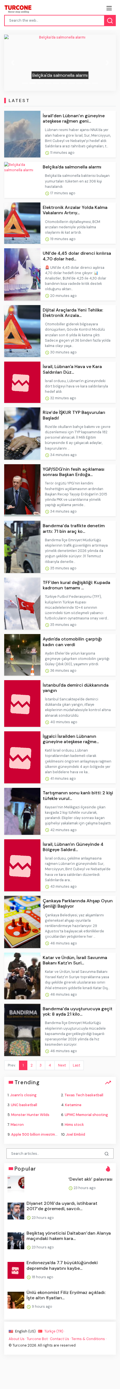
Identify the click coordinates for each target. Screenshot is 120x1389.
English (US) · (26, 1331)
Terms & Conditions (88, 1338)
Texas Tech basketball (83, 1095)
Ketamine (73, 1104)
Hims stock (74, 1124)
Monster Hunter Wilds (30, 1114)
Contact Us (59, 1338)
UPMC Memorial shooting (86, 1114)
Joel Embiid (75, 1134)
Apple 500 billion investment (36, 1134)
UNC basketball (24, 1104)
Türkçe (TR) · (54, 1331)
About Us (17, 1338)
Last (76, 1065)
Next (62, 1065)
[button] (12, 63)
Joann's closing (23, 1095)
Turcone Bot (37, 1338)
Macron (17, 1124)
